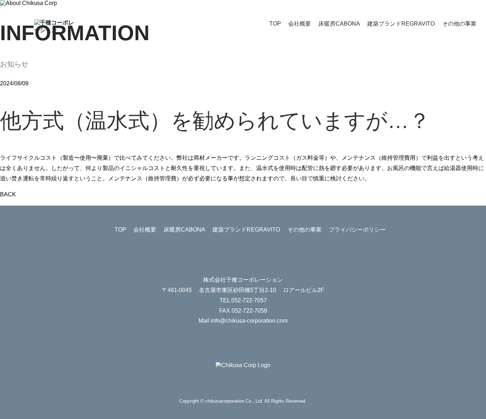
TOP (275, 24)
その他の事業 (459, 24)
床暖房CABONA (339, 24)
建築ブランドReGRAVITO (401, 24)
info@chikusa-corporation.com (249, 321)
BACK (8, 194)
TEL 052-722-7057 (243, 300)
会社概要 (299, 24)
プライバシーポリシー (357, 230)
